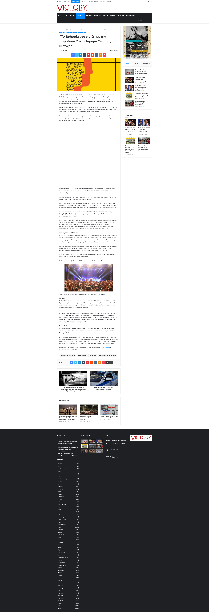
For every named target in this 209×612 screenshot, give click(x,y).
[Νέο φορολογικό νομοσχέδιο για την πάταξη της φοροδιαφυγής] (129, 72)
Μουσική (68, 32)
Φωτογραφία (61, 534)
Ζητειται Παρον (130, 15)
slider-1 (59, 471)
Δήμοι (59, 527)
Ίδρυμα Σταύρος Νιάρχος (108, 355)
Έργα (59, 590)
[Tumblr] (84, 55)
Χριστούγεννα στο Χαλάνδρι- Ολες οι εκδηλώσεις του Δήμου (141, 79)
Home (59, 15)
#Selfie (59, 514)
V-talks (112, 15)
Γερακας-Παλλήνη (63, 484)
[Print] (111, 362)
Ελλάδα (60, 532)
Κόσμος (60, 547)
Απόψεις (60, 491)
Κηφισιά (60, 522)
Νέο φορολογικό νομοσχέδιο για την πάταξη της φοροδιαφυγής (142, 71)
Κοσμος (105, 15)
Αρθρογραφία (61, 555)
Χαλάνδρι (60, 486)
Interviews (60, 595)
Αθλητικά (60, 600)
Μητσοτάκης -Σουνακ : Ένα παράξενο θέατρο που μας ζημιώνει (96, 1)
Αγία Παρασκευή (62, 479)
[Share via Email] (107, 362)
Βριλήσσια (60, 481)
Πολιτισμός (62, 32)
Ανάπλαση (60, 585)
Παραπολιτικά (61, 542)
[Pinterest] (88, 55)
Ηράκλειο (60, 529)
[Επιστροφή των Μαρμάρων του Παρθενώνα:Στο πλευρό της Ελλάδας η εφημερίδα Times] (68, 410)
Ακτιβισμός (61, 517)
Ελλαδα (72, 15)
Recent (136, 63)
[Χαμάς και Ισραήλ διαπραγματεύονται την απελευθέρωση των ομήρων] (92, 446)
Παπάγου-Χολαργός (63, 557)
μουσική (93, 355)
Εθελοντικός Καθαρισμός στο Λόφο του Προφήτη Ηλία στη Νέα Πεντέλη (142, 95)
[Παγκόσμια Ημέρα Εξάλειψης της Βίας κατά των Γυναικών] (129, 103)
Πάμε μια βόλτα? (62, 552)
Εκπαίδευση (61, 570)
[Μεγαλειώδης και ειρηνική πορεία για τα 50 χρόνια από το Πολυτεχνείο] (89, 410)
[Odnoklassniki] (100, 55)
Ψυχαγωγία (67, 29)
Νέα (79, 32)
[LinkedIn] (80, 55)
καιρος (59, 466)
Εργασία (60, 501)
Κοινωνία (60, 489)
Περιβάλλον (61, 494)
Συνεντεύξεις (61, 562)
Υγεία (59, 512)
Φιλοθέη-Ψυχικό (62, 565)
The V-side (121, 15)
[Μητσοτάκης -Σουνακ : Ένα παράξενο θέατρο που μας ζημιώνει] (129, 88)
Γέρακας (60, 575)
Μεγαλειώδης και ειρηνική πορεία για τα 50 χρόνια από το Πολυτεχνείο (88, 418)
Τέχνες (59, 509)
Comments (146, 63)
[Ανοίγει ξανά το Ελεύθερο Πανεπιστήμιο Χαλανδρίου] (84, 451)
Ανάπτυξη (60, 580)
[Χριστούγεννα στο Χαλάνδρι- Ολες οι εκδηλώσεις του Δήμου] (129, 80)
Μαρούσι (60, 550)
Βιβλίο (59, 537)
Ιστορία (60, 583)
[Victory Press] (72, 8)
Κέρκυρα (60, 560)
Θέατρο (60, 567)
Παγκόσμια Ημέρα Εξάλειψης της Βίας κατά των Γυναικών (141, 103)
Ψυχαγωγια (80, 15)
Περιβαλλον (97, 15)
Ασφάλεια (60, 577)
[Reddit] (92, 55)
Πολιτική (60, 499)
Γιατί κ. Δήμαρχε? (62, 519)
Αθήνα (59, 506)
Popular (127, 63)
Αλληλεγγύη (61, 588)
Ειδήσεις (83, 32)
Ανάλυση (60, 463)
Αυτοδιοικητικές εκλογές (64, 468)
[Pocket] (104, 55)
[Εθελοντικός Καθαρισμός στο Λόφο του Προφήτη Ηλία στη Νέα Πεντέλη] (129, 95)
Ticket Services (105, 347)
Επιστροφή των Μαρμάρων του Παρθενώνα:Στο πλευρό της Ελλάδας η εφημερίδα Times (68, 418)
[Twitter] (77, 55)
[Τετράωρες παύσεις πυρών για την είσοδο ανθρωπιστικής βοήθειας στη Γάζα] (99, 451)
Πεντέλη (60, 603)
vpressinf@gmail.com (114, 457)
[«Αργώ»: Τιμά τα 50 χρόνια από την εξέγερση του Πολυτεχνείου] (109, 410)
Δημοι (65, 15)
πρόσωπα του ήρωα (68, 355)
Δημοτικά (60, 598)
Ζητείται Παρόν (62, 524)
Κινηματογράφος (62, 504)
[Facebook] (73, 55)
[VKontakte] (96, 55)
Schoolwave (83, 355)
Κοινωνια (89, 15)
